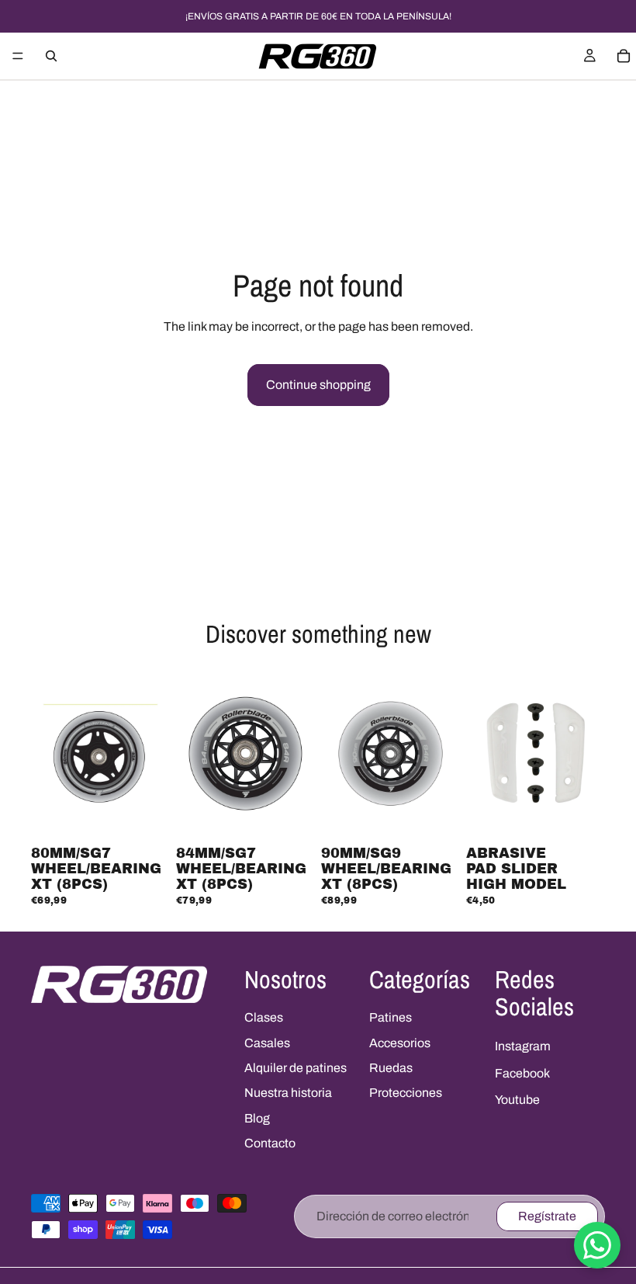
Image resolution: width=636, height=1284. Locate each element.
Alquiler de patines (295, 1067)
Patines (390, 1017)
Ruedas (391, 1067)
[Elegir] (581, 816)
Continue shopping (318, 384)
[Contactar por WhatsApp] (597, 1245)
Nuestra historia (288, 1092)
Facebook (522, 1073)
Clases (263, 1017)
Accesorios (399, 1043)
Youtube (517, 1099)
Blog (257, 1118)
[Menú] (18, 56)
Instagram (523, 1046)
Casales (267, 1043)
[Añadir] (146, 816)
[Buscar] (51, 56)
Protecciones (405, 1092)
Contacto (270, 1143)
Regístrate (547, 1216)
